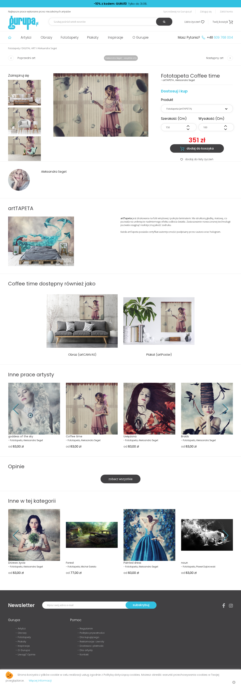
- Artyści (21, 628)
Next (222, 409)
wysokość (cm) (211, 118)
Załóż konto (226, 11)
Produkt (167, 100)
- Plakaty (21, 641)
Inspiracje (115, 37)
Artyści (26, 37)
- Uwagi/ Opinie (25, 654)
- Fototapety (23, 637)
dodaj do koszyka (197, 148)
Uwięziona (130, 436)
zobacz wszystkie (120, 479)
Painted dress (132, 563)
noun (184, 563)
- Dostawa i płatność (91, 646)
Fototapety (70, 37)
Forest (70, 563)
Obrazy (46, 37)
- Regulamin (85, 628)
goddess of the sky (20, 436)
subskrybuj (141, 605)
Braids (185, 436)
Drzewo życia (16, 563)
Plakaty (92, 37)
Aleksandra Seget (47, 48)
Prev (18, 409)
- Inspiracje (23, 646)
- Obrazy (21, 633)
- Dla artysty (85, 650)
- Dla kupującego (88, 637)
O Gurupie (141, 37)
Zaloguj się (206, 11)
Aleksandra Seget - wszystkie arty (121, 58)
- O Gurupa (23, 650)
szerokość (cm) (174, 118)
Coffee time (74, 436)
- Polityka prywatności (91, 633)
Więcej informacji (40, 680)
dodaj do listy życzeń (196, 159)
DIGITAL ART (29, 48)
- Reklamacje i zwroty (91, 641)
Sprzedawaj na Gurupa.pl (177, 11)
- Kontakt (83, 654)
